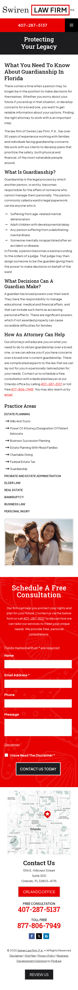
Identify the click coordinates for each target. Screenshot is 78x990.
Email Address (17, 675)
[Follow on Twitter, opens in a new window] (39, 936)
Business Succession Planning (30, 441)
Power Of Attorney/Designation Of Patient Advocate (39, 430)
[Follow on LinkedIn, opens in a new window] (46, 936)
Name (9, 655)
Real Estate (13, 490)
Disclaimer (12, 745)
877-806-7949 (22, 389)
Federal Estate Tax (22, 462)
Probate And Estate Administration (32, 476)
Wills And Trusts (20, 421)
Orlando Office (39, 891)
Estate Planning (17, 414)
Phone (9, 695)
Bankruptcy (14, 497)
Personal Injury (17, 511)
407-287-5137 (32, 25)
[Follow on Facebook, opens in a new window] (32, 936)
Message (11, 714)
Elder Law (12, 483)
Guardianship (18, 469)
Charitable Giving (21, 455)
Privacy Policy (46, 955)
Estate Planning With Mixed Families (34, 447)
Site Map (30, 955)
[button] (71, 27)
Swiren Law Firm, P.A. (30, 950)
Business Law (14, 504)
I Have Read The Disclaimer (32, 755)
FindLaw (56, 961)
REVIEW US (39, 974)
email (8, 394)
